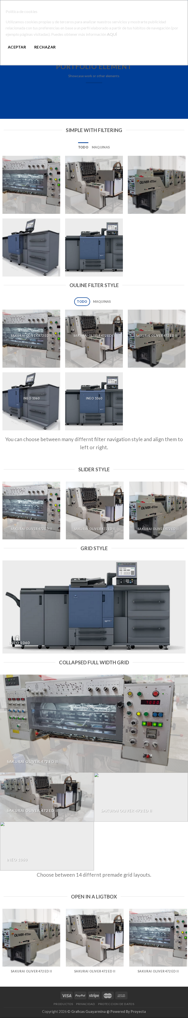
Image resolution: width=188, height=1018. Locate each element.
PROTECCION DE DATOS (116, 1004)
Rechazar (45, 47)
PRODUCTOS (63, 1004)
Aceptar (17, 47)
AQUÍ (112, 34)
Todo (83, 147)
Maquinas (101, 147)
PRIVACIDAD (85, 1004)
